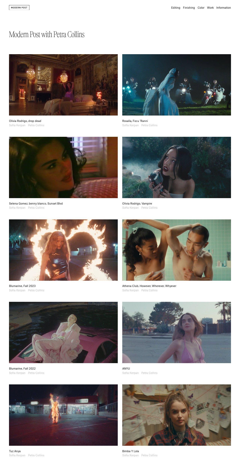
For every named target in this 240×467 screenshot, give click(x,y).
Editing (175, 7)
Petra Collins (36, 125)
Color (201, 7)
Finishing (189, 7)
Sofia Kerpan (17, 125)
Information (223, 7)
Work (210, 7)
